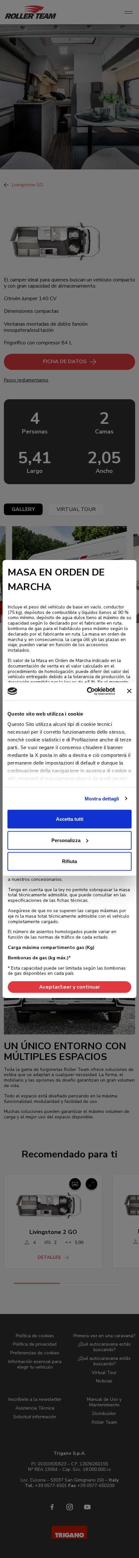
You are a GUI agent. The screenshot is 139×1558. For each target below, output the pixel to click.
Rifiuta (69, 861)
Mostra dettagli (102, 798)
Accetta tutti (69, 819)
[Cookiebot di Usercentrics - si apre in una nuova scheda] (87, 691)
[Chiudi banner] (129, 691)
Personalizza (65, 840)
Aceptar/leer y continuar (69, 987)
